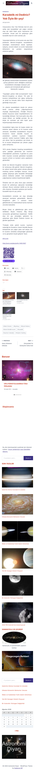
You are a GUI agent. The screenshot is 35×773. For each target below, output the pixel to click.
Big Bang (16, 326)
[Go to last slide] (4, 377)
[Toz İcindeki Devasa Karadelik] (23, 295)
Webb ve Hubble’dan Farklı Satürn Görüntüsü (15, 544)
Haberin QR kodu (9, 261)
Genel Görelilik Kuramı (9, 329)
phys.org (5, 238)
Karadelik (6, 11)
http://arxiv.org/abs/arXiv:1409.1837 (14, 243)
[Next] (30, 377)
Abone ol (28, 458)
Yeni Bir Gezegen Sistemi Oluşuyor (12, 571)
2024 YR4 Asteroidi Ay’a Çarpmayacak (13, 625)
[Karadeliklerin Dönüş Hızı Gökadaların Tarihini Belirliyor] (9, 295)
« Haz (17, 731)
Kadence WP (18, 768)
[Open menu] (3, 3)
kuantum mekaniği (8, 332)
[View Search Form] (31, 3)
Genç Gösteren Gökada (7, 343)
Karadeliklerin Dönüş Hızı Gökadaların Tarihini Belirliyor (8, 301)
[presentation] (17, 370)
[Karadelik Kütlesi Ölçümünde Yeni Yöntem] (9, 310)
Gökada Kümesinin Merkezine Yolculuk (13, 517)
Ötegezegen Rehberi (17, 656)
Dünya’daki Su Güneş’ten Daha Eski (26, 343)
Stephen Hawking (21, 332)
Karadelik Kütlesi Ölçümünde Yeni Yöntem (7, 316)
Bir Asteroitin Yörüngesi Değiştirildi (12, 598)
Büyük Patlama (25, 326)
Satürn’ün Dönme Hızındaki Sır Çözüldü (13, 490)
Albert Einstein (7, 326)
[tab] (14, 394)
